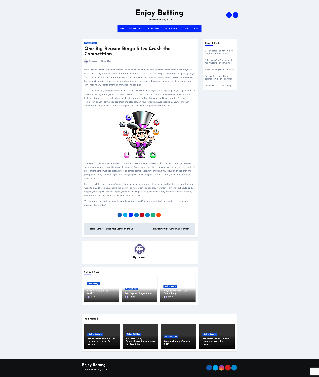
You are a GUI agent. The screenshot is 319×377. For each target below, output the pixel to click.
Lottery (184, 29)
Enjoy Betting (159, 13)
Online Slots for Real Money (218, 85)
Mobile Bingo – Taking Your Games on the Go (111, 229)
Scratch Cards (136, 29)
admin (94, 61)
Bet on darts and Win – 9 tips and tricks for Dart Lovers (101, 341)
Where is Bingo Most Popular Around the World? (98, 291)
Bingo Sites (106, 61)
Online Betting (95, 334)
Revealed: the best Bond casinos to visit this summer (215, 341)
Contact (196, 29)
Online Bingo (170, 29)
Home (122, 29)
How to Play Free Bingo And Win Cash (171, 229)
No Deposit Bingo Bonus (138, 293)
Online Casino (153, 29)
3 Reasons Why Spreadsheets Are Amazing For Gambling (140, 341)
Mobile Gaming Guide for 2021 (219, 69)
